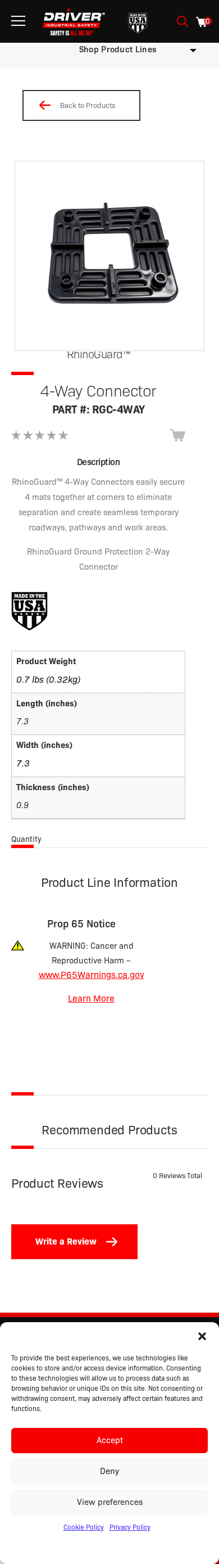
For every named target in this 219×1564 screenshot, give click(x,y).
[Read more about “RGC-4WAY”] (177, 435)
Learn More (91, 998)
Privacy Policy (130, 1527)
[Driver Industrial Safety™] (73, 21)
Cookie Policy (83, 1527)
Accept (110, 1440)
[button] (202, 1336)
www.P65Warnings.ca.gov (91, 975)
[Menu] (18, 21)
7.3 (23, 763)
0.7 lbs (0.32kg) (48, 679)
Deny (109, 1471)
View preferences (110, 1502)
